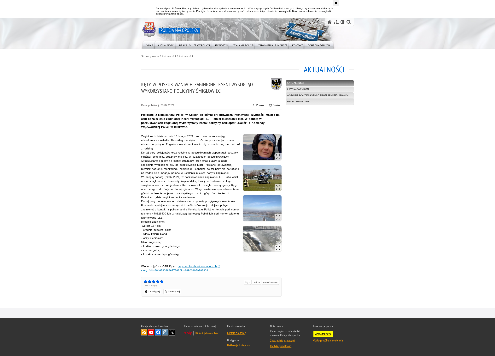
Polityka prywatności (280, 346)
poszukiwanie (270, 282)
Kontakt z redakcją (236, 333)
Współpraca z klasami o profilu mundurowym (317, 95)
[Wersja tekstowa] (343, 22)
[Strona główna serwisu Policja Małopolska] (330, 22)
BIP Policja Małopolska (206, 333)
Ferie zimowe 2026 (298, 101)
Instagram (165, 332)
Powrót (260, 105)
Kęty (247, 282)
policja (256, 282)
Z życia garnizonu (299, 89)
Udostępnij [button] (154, 291)
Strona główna (150, 56)
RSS (144, 332)
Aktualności (169, 56)
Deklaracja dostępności (239, 345)
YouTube (151, 332)
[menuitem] (149, 44)
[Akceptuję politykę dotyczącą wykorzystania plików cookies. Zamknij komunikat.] (336, 3)
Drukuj (276, 105)
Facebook (158, 332)
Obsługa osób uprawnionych (328, 340)
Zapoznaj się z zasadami (282, 340)
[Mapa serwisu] (336, 22)
